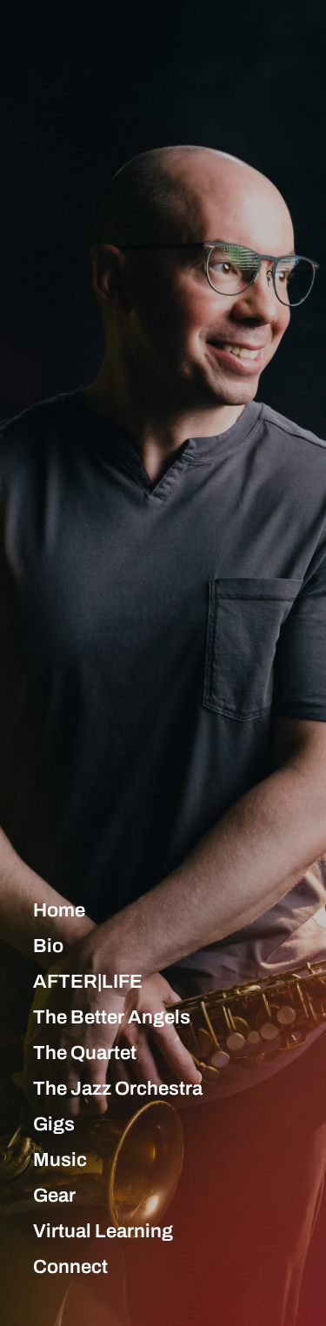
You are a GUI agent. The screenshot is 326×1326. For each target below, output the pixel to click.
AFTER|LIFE (88, 981)
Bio (48, 946)
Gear (54, 1195)
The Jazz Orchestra (118, 1088)
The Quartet (84, 1053)
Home (59, 910)
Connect (70, 1266)
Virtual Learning (103, 1231)
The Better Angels (111, 1017)
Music (60, 1159)
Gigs (54, 1124)
